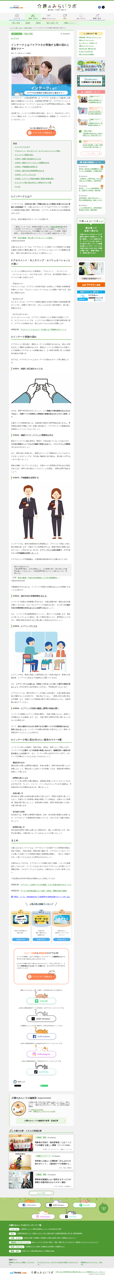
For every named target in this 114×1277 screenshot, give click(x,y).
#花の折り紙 (83, 48)
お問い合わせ (60, 1272)
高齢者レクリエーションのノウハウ (87, 1242)
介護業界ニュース (26, 1229)
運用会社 (90, 1272)
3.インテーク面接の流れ (24, 155)
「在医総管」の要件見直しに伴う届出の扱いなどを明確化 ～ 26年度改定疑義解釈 (91, 180)
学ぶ (12, 1234)
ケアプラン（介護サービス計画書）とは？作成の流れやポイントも (46, 885)
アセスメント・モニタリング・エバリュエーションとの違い (38, 151)
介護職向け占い (60, 1246)
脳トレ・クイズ (37, 1242)
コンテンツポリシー (99, 1272)
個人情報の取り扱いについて (78, 1272)
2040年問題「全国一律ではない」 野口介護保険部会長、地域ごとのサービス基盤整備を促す (91, 199)
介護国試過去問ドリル (24, 1233)
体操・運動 (58, 1242)
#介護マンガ (93, 43)
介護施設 (27, 23)
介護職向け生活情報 (47, 1246)
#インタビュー (83, 43)
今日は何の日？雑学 (54, 1229)
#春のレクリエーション (86, 40)
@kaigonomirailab (37, 1109)
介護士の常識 (15, 23)
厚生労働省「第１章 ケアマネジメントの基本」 (36, 238)
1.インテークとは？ (22, 147)
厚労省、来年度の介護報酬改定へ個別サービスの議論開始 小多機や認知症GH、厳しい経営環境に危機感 (91, 170)
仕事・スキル (18, 28)
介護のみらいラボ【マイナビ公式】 (44, 1111)
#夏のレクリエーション (86, 46)
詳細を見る (20, 939)
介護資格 (38, 23)
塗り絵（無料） (48, 1242)
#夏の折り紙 (92, 48)
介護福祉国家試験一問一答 (63, 1233)
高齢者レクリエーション (20, 1242)
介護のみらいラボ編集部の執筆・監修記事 (41, 1121)
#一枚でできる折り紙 (86, 51)
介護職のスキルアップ (70, 23)
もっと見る (41, 1193)
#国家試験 (82, 37)
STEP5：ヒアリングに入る (25, 175)
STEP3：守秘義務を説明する (26, 167)
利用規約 (66, 1272)
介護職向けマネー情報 (32, 1246)
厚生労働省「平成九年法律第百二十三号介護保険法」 (38, 578)
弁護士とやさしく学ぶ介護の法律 (43, 1233)
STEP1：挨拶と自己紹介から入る (28, 159)
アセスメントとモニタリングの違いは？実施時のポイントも (43, 329)
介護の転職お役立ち (36, 1251)
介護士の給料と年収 (52, 23)
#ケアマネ (15, 38)
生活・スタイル (17, 1247)
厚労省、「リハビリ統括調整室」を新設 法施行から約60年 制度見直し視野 (91, 189)
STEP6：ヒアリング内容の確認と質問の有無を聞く (34, 179)
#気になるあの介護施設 (86, 54)
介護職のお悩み (49, 1251)
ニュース (14, 1229)
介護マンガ (25, 1251)
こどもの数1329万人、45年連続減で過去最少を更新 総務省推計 (90, 209)
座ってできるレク (68, 1242)
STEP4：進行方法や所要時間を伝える (29, 171)
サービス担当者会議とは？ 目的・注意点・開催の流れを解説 (44, 891)
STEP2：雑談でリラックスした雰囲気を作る (32, 163)
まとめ (17, 187)
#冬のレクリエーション (93, 37)
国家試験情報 (77, 1233)
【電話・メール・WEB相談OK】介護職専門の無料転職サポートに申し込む (41, 897)
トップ (12, 28)
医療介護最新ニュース (40, 1229)
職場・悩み (15, 1251)
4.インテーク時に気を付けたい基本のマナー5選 (33, 183)
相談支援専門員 (56, 227)
